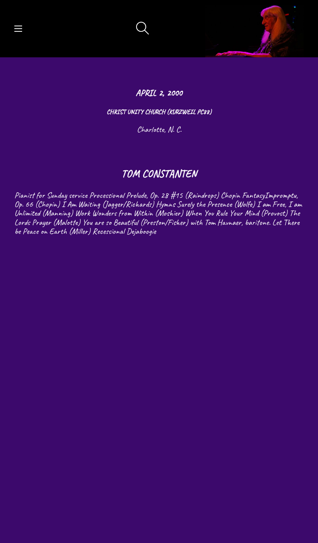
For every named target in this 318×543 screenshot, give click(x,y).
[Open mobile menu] (18, 29)
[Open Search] (142, 28)
